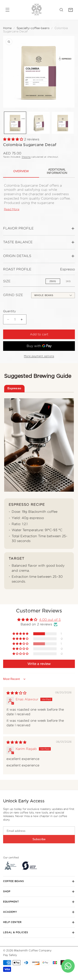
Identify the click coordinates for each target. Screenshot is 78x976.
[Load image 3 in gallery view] (63, 123)
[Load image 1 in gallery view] (15, 123)
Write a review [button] (39, 664)
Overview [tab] (21, 171)
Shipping (26, 157)
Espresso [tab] (14, 388)
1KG (68, 281)
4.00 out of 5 (50, 619)
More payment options (39, 356)
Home (7, 27)
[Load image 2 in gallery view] (39, 123)
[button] (7, 9)
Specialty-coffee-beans (33, 27)
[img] (16, 693)
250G (53, 281)
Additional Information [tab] (57, 171)
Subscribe (39, 839)
